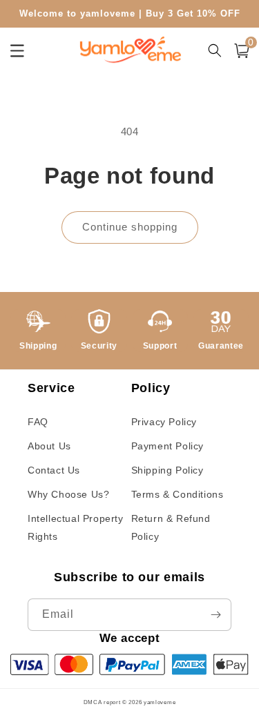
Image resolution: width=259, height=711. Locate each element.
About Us (49, 445)
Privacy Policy (164, 421)
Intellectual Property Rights (76, 527)
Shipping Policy (167, 470)
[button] (242, 50)
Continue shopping (130, 227)
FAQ (38, 421)
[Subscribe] (215, 614)
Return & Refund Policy (171, 527)
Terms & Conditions (177, 494)
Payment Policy (167, 445)
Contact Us (54, 470)
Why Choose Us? (68, 494)
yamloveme (159, 702)
